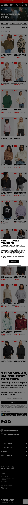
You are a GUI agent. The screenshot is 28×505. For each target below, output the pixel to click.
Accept (14, 261)
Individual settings (14, 265)
